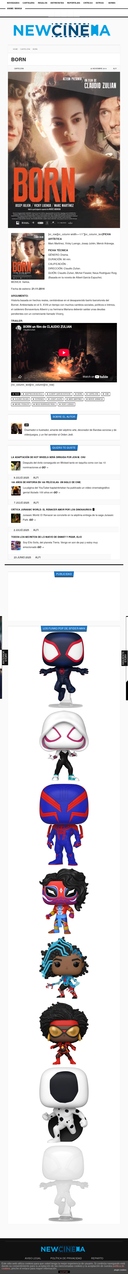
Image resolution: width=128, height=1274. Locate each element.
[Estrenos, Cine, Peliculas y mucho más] (64, 30)
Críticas (88, 2)
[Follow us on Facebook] (57, 14)
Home (15, 49)
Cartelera (29, 2)
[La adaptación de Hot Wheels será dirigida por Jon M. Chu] (15, 465)
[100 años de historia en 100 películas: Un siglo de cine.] (16, 490)
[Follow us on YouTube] (70, 14)
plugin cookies (120, 1270)
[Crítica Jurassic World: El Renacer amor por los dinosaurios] (15, 518)
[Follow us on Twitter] (64, 14)
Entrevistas (57, 2)
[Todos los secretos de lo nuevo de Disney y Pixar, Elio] (16, 545)
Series (112, 2)
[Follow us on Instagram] (50, 14)
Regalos (42, 2)
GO (45, 467)
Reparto (97, 1258)
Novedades (13, 2)
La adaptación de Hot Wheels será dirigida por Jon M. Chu (48, 457)
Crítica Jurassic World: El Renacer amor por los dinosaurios (51, 509)
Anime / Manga (14, 8)
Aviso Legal (33, 1258)
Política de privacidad (66, 1258)
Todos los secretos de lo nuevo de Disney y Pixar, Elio (46, 536)
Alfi (115, 68)
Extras (100, 2)
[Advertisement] (64, 599)
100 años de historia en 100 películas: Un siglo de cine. (46, 482)
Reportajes (73, 2)
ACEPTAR (64, 1272)
